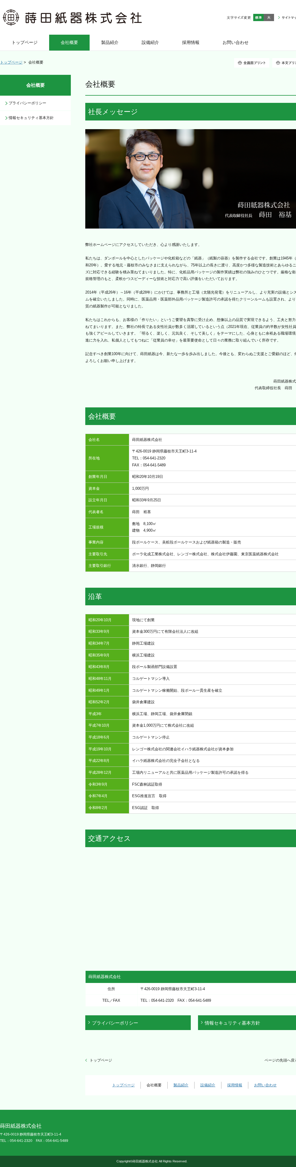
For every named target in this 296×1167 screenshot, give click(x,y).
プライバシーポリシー (115, 1022)
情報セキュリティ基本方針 (31, 118)
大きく (269, 17)
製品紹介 (180, 1085)
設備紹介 (207, 1085)
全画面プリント (251, 63)
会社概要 (35, 85)
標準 (258, 17)
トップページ (11, 62)
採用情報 (234, 1085)
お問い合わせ (265, 1085)
